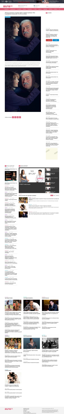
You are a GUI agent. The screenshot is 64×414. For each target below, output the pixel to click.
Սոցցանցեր (6, 167)
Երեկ (54, 195)
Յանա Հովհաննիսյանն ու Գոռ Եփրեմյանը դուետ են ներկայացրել (11, 262)
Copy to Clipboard (20, 117)
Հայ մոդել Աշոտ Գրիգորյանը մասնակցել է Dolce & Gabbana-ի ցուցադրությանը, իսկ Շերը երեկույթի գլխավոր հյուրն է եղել (31, 328)
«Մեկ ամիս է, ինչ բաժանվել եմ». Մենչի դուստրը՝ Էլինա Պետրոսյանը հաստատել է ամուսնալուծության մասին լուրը (52, 144)
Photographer (27, 336)
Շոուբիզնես (7, 198)
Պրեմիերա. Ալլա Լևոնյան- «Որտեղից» (9, 252)
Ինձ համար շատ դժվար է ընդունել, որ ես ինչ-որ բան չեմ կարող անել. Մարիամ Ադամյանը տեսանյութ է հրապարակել (52, 83)
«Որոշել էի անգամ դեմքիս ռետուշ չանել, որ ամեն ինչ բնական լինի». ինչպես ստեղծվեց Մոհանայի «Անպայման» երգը (13, 313)
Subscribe (50, 40)
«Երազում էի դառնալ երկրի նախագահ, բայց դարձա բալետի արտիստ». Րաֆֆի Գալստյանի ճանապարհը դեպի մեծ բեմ (13, 319)
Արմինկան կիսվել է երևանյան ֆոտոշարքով (31, 362)
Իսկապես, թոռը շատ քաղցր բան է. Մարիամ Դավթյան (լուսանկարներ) (52, 30)
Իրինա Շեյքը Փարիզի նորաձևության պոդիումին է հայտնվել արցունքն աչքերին (31, 313)
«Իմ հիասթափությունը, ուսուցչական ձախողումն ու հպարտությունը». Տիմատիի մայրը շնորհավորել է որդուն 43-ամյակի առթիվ (11, 273)
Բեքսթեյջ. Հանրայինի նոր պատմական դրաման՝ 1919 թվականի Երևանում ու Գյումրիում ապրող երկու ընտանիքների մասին (50, 356)
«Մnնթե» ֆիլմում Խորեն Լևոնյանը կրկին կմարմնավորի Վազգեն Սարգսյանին (50, 351)
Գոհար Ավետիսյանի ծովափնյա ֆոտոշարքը (31, 359)
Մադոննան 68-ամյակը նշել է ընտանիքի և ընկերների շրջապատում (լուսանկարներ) (51, 100)
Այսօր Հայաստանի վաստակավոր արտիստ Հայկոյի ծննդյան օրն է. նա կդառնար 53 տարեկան (52, 45)
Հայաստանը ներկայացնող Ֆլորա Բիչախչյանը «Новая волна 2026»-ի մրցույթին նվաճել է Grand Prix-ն (52, 57)
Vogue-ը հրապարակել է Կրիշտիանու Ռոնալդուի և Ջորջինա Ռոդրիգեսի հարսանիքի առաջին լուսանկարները (11, 257)
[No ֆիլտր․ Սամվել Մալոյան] (32, 175)
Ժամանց (6, 192)
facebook (13, 117)
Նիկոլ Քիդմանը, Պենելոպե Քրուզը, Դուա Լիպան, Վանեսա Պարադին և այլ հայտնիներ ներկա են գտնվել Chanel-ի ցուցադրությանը (31, 318)
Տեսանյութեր (24, 165)
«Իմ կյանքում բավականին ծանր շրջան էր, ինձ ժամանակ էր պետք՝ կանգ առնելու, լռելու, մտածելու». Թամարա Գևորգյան (52, 138)
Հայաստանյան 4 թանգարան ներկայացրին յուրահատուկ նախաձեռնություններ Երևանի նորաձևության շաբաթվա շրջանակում (31, 323)
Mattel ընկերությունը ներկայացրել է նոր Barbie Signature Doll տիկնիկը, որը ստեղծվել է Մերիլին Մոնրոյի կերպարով (52, 89)
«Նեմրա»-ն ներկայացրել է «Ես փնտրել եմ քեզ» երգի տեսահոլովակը (51, 51)
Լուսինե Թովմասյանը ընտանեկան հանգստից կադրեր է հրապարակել (11, 279)
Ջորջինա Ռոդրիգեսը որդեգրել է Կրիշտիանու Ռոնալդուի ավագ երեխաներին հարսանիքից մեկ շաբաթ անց (51, 35)
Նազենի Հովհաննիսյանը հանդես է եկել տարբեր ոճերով (32, 355)
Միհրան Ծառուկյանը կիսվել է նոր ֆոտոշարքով (52, 72)
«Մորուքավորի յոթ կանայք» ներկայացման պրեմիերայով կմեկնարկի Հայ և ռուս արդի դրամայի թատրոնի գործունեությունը (51, 107)
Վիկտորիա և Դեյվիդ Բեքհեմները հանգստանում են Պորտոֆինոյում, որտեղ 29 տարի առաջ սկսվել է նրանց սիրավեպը (52, 131)
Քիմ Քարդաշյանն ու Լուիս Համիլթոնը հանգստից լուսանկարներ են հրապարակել (51, 113)
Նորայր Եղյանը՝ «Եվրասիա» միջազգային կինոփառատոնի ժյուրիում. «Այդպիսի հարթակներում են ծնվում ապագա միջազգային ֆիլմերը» (13, 331)
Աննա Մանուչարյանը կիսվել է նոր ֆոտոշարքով (52, 77)
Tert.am (8, 6)
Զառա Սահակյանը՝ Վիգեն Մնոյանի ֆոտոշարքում (30, 351)
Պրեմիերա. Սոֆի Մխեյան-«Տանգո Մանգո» (52, 95)
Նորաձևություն (28, 298)
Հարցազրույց (8, 298)
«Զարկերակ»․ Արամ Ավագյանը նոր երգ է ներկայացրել (10, 283)
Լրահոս (49, 12)
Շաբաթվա (57, 195)
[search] (59, 6)
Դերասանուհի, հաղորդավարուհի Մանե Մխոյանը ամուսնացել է (52, 62)
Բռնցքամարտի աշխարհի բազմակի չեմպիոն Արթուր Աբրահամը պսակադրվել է (52, 67)
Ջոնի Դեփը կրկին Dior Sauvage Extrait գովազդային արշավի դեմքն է (52, 118)
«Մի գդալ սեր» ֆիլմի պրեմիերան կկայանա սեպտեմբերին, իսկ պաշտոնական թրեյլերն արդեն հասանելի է (49, 361)
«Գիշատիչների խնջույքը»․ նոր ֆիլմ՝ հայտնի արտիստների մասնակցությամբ (50, 365)
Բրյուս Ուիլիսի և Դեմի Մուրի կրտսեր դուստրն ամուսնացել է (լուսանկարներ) (10, 267)
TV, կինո (44, 336)
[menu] (59, 9)
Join (56, 40)
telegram (18, 117)
